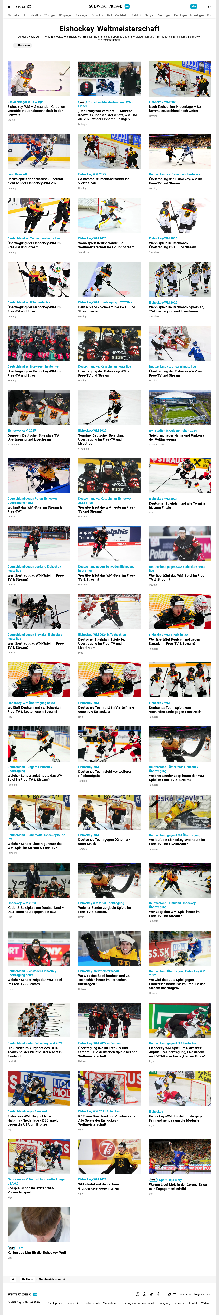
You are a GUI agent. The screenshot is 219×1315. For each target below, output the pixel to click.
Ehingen (149, 15)
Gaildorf (136, 15)
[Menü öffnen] (9, 6)
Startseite (13, 15)
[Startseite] (13, 1279)
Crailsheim (121, 15)
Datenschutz (92, 1303)
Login (208, 6)
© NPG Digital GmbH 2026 (24, 1302)
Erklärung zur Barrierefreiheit (137, 1303)
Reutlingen (180, 15)
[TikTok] (151, 1294)
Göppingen (65, 15)
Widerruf (206, 1303)
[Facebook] (158, 1294)
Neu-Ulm (36, 15)
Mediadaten (110, 1303)
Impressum (179, 1303)
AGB (79, 1303)
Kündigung (163, 1303)
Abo (193, 6)
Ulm (24, 15)
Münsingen (197, 15)
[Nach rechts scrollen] (209, 15)
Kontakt (193, 1303)
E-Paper (20, 6)
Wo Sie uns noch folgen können (192, 1294)
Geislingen (82, 15)
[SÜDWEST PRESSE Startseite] (109, 6)
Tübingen (50, 15)
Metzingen (164, 15)
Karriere (69, 1303)
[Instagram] (137, 1294)
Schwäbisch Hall (102, 15)
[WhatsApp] (144, 1294)
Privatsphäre (54, 1303)
